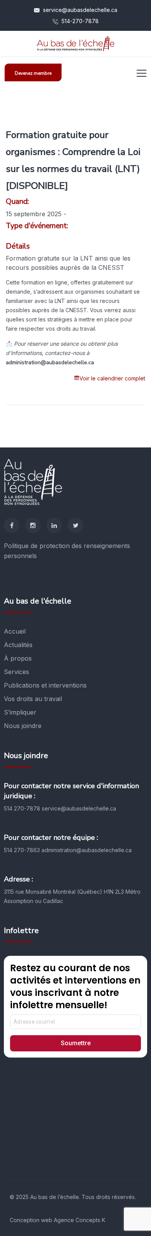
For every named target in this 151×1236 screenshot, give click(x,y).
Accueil (15, 631)
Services (16, 672)
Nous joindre (22, 726)
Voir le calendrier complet (112, 378)
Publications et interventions (45, 685)
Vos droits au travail (33, 699)
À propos (18, 658)
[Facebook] (11, 525)
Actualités (18, 645)
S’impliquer (20, 712)
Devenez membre (33, 73)
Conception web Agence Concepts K (57, 1220)
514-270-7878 (79, 21)
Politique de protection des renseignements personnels (67, 551)
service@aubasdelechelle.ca (79, 10)
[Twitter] (75, 525)
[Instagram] (33, 525)
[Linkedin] (54, 525)
